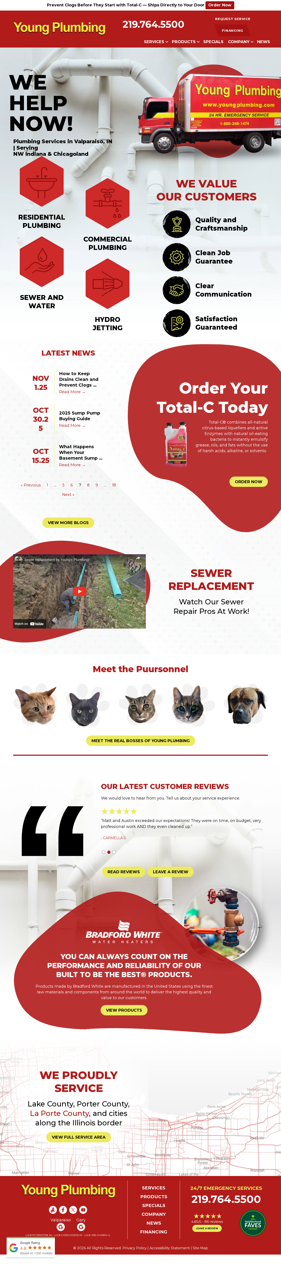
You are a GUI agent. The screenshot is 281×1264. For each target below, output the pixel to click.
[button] (166, 41)
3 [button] (114, 861)
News (263, 41)
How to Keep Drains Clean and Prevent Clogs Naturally (79, 379)
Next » (68, 494)
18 (114, 485)
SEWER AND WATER (42, 302)
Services (154, 41)
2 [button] (108, 861)
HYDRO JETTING (107, 324)
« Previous (31, 485)
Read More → (72, 391)
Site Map (200, 1257)
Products (184, 41)
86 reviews (213, 1231)
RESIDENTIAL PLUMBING (41, 221)
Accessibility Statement (170, 1257)
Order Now (219, 5)
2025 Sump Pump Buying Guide (80, 415)
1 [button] (103, 861)
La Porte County (59, 1122)
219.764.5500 (153, 24)
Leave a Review (207, 1237)
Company (238, 41)
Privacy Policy (134, 1257)
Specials (213, 41)
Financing (153, 1241)
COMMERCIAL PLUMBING (107, 243)
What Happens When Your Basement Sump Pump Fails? (79, 452)
